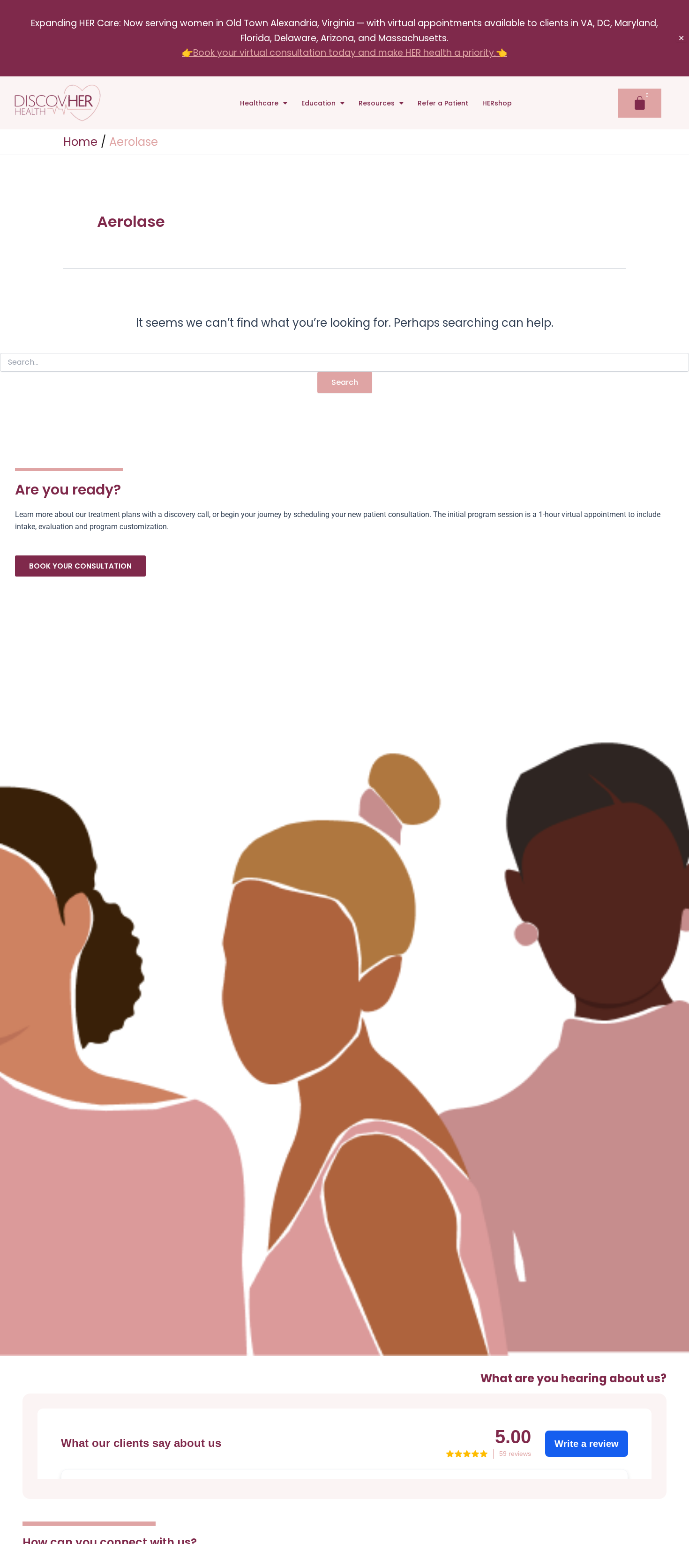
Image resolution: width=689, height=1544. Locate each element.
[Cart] (639, 103)
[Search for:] (344, 362)
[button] (263, 103)
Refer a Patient (443, 103)
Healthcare (259, 103)
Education (318, 103)
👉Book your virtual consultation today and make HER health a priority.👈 (344, 52)
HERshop (497, 103)
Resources (377, 103)
